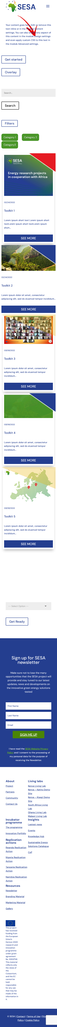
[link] (28, 175)
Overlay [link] (11, 72)
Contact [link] (21, 1016)
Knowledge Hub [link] (36, 836)
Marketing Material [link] (15, 902)
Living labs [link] (35, 781)
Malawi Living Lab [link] (37, 816)
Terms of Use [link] (33, 1016)
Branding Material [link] (15, 896)
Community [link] (12, 797)
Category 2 (30, 137)
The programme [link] (14, 827)
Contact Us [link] (11, 803)
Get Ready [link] (17, 621)
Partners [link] (10, 791)
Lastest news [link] (35, 824)
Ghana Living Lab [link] (37, 812)
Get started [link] (13, 59)
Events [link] (31, 830)
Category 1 (10, 137)
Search (5, 84)
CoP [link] (30, 852)
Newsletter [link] (11, 890)
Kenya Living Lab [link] (37, 786)
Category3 (10, 144)
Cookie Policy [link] (32, 1020)
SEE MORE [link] (28, 238)
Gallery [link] (9, 908)
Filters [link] (9, 123)
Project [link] (9, 786)
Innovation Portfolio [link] (16, 833)
